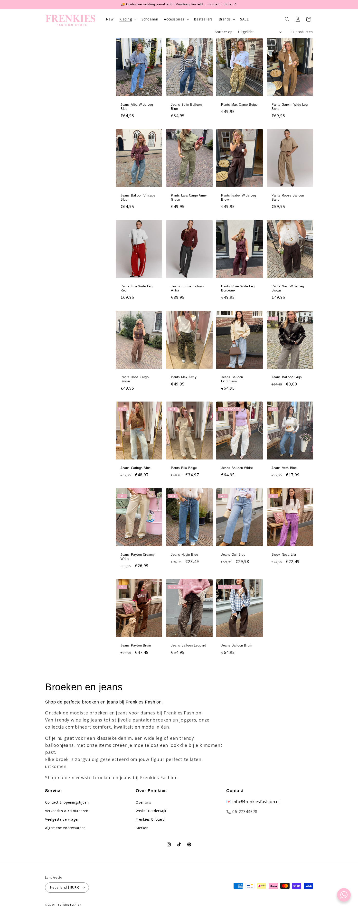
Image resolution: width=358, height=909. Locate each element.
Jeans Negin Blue (184, 554)
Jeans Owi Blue (233, 554)
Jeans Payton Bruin (136, 645)
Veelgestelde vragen (62, 819)
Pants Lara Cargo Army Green (189, 197)
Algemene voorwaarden (65, 827)
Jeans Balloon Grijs (287, 377)
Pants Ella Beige (184, 468)
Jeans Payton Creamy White (138, 557)
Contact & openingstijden (67, 802)
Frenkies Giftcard (150, 819)
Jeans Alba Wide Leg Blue (137, 107)
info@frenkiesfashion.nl (256, 801)
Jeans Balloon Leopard (188, 645)
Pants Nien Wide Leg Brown (288, 288)
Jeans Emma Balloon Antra (187, 288)
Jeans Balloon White (237, 468)
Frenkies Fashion (69, 904)
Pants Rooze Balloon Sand (288, 197)
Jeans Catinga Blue (136, 468)
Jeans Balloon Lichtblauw (232, 379)
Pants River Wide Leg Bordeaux (238, 288)
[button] (127, 19)
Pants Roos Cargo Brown (135, 379)
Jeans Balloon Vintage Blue (138, 197)
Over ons (143, 802)
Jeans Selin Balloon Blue (186, 107)
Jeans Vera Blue (284, 468)
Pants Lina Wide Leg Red (136, 288)
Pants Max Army (184, 377)
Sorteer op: (224, 31)
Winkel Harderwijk (151, 810)
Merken (142, 827)
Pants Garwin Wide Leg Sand (290, 107)
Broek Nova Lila (284, 554)
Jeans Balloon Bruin (236, 645)
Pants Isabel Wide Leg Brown (238, 197)
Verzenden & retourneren (66, 810)
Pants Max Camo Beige (239, 104)
